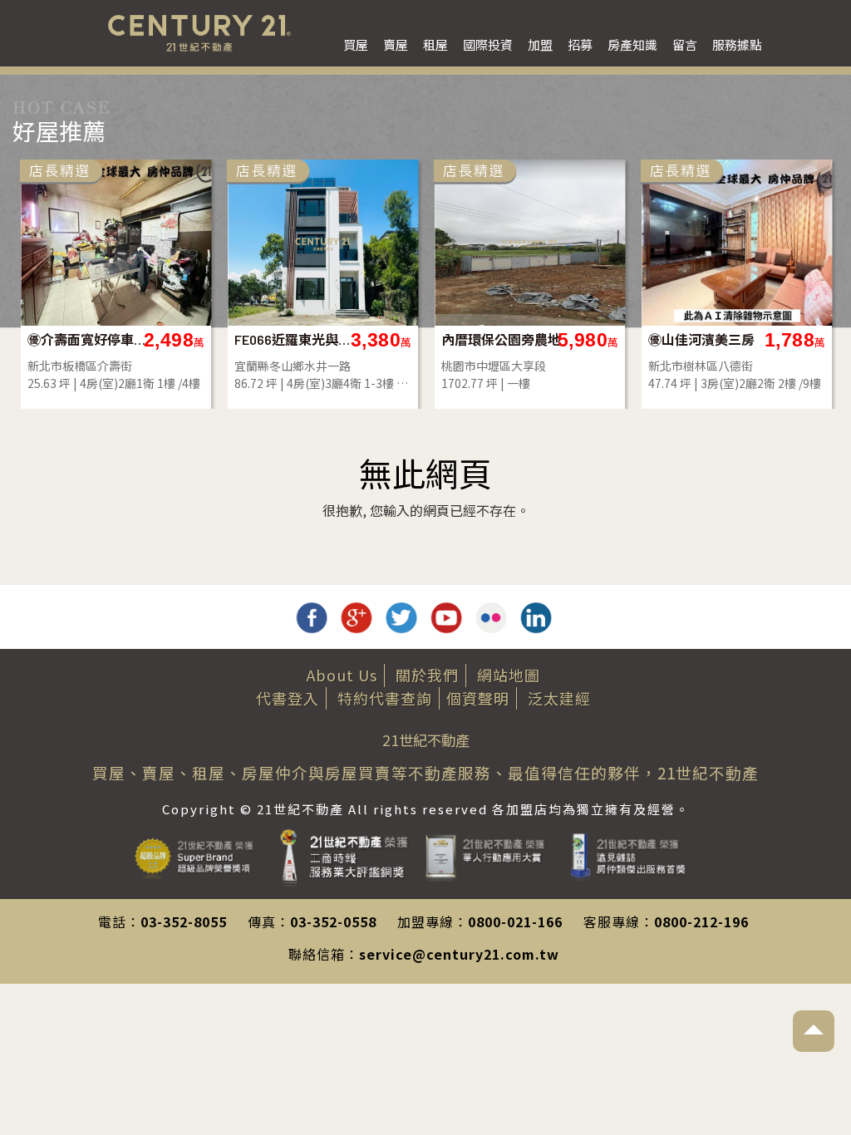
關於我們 (427, 674)
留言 (684, 44)
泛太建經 (559, 698)
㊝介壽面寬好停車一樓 (87, 339)
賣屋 (395, 44)
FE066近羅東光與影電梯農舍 (294, 339)
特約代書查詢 (384, 698)
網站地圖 (508, 674)
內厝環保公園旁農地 (501, 339)
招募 (580, 44)
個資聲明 (477, 698)
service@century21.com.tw (459, 954)
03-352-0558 (333, 921)
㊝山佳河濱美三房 (701, 339)
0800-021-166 (515, 921)
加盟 (540, 44)
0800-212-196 (701, 921)
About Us (342, 674)
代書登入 (287, 698)
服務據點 (737, 44)
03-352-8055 (183, 921)
